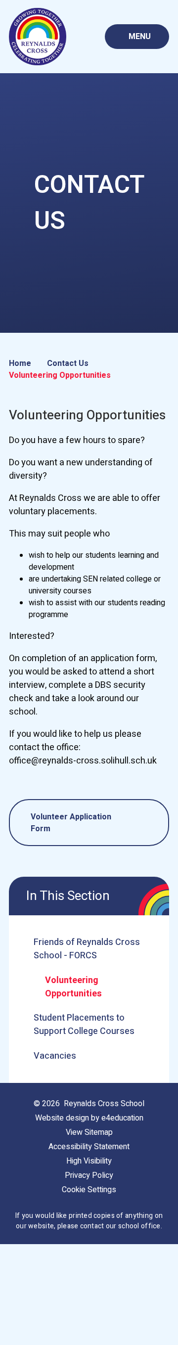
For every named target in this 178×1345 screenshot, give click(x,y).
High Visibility (89, 1161)
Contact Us (68, 363)
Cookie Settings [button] (89, 1190)
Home (20, 363)
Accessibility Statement (89, 1147)
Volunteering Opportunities (60, 375)
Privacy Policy (89, 1175)
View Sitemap (89, 1132)
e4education (122, 1118)
